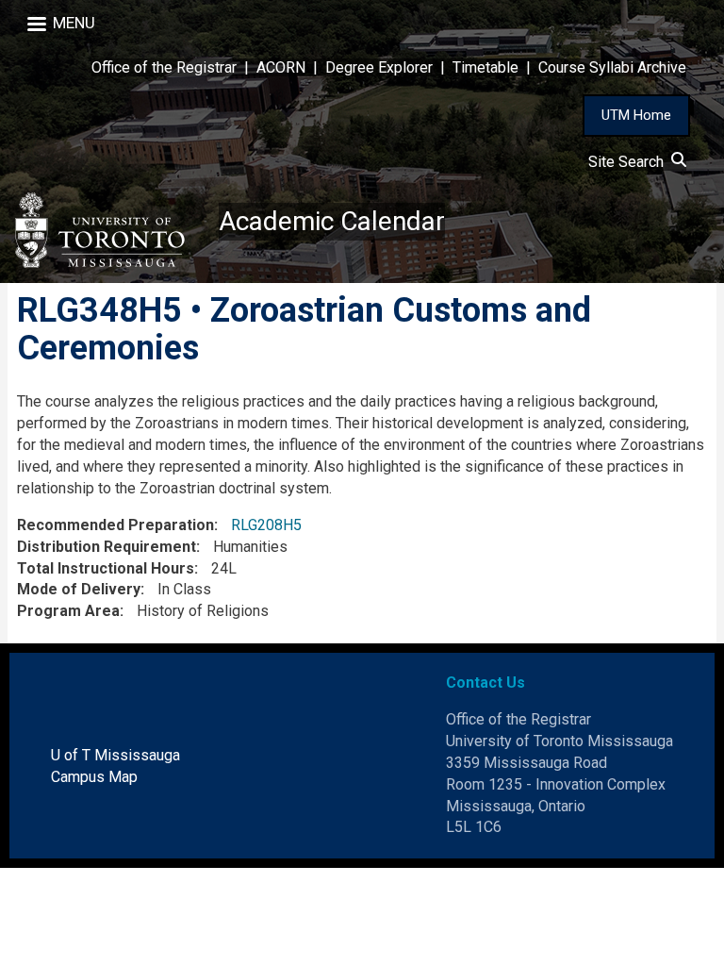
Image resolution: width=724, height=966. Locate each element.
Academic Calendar (332, 221)
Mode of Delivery (78, 589)
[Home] (109, 230)
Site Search (629, 162)
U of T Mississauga (115, 755)
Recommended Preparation (115, 525)
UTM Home (636, 115)
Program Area (68, 611)
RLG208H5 (266, 525)
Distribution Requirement (106, 547)
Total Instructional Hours (105, 568)
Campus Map (94, 777)
